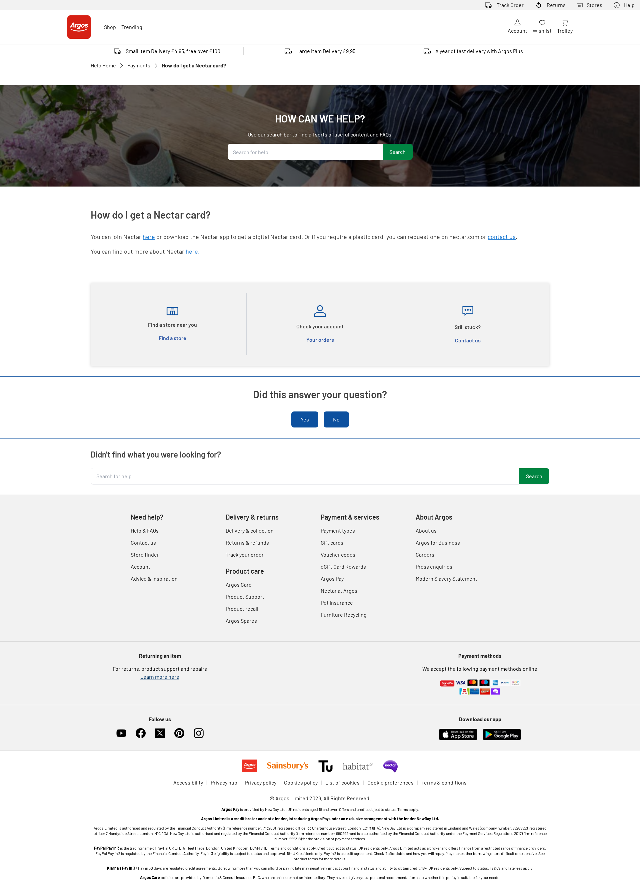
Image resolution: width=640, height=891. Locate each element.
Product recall (242, 608)
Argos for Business (438, 542)
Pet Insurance (337, 602)
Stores (594, 5)
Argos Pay (332, 578)
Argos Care (239, 584)
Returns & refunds (247, 542)
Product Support (245, 596)
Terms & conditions (444, 782)
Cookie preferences (390, 782)
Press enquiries (434, 566)
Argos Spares (241, 620)
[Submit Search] (398, 152)
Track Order (510, 5)
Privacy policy (260, 782)
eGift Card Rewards (343, 566)
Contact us (468, 340)
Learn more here (159, 676)
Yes (305, 419)
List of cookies (342, 782)
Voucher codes (338, 554)
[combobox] (305, 152)
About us (426, 530)
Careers (425, 554)
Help (629, 5)
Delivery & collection (250, 530)
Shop (110, 27)
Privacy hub (224, 782)
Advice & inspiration (154, 578)
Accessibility (188, 782)
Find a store (172, 338)
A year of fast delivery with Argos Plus (479, 51)
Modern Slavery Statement (446, 578)
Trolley (565, 30)
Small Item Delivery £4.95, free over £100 (173, 51)
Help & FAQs (145, 530)
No (336, 419)
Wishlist (542, 30)
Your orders (320, 339)
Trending (131, 27)
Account (517, 30)
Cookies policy (301, 782)
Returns (556, 5)
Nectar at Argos (339, 590)
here (149, 236)
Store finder (145, 554)
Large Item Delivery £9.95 (325, 51)
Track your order (245, 554)
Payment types (338, 530)
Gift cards (332, 542)
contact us (502, 236)
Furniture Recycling (344, 614)
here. (193, 251)
